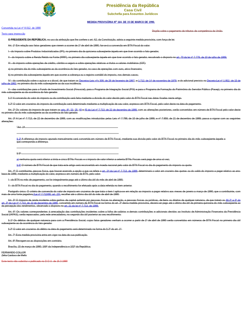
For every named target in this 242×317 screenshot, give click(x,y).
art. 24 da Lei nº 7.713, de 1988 (119, 171)
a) (18, 159)
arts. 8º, (65, 109)
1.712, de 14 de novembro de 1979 (157, 80)
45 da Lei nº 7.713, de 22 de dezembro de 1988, (111, 109)
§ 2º (19, 138)
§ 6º (19, 165)
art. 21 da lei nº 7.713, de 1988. (81, 205)
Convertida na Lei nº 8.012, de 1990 (21, 27)
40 (80, 109)
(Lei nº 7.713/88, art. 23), (47, 194)
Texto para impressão (13, 33)
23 (72, 109)
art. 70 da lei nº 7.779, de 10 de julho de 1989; (201, 57)
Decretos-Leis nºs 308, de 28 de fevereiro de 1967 (106, 80)
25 (76, 109)
